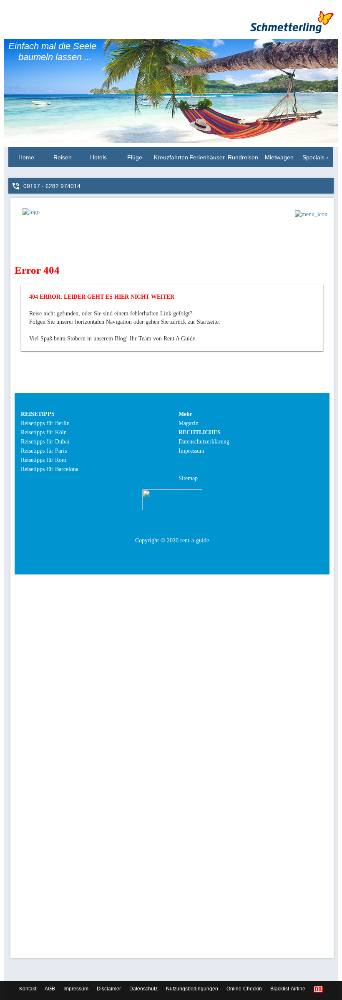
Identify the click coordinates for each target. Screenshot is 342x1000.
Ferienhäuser (207, 157)
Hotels (98, 157)
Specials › (315, 157)
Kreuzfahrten (171, 157)
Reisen (62, 157)
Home (26, 157)
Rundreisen (243, 157)
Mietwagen (279, 157)
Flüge (134, 157)
